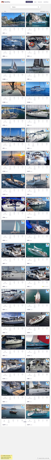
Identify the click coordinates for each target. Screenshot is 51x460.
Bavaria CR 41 (5, 256)
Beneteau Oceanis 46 (31, 233)
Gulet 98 (4, 417)
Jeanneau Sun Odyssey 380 (33, 72)
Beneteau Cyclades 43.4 (32, 118)
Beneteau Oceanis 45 (7, 210)
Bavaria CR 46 (30, 256)
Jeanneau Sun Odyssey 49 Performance (35, 95)
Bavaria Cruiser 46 (6, 348)
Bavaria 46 (4, 394)
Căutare (13, 7)
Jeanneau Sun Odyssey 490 (8, 26)
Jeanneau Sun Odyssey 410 (33, 26)
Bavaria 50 (4, 118)
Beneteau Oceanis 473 (7, 141)
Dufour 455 (4, 302)
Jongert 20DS (5, 164)
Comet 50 (29, 417)
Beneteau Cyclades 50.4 (32, 371)
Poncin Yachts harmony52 (32, 141)
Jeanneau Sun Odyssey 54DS (33, 348)
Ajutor (35, 1)
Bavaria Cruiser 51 (31, 164)
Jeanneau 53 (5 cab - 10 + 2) (33, 325)
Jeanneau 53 (5, 371)
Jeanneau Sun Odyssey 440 (8, 49)
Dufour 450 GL (5, 95)
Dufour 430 (29, 394)
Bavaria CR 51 (5, 279)
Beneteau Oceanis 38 (31, 187)
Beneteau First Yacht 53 (7, 187)
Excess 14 (4, 72)
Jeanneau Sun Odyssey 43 (8, 325)
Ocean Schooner (30, 302)
